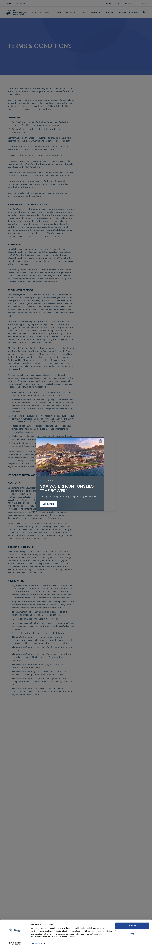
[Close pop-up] (100, 441)
